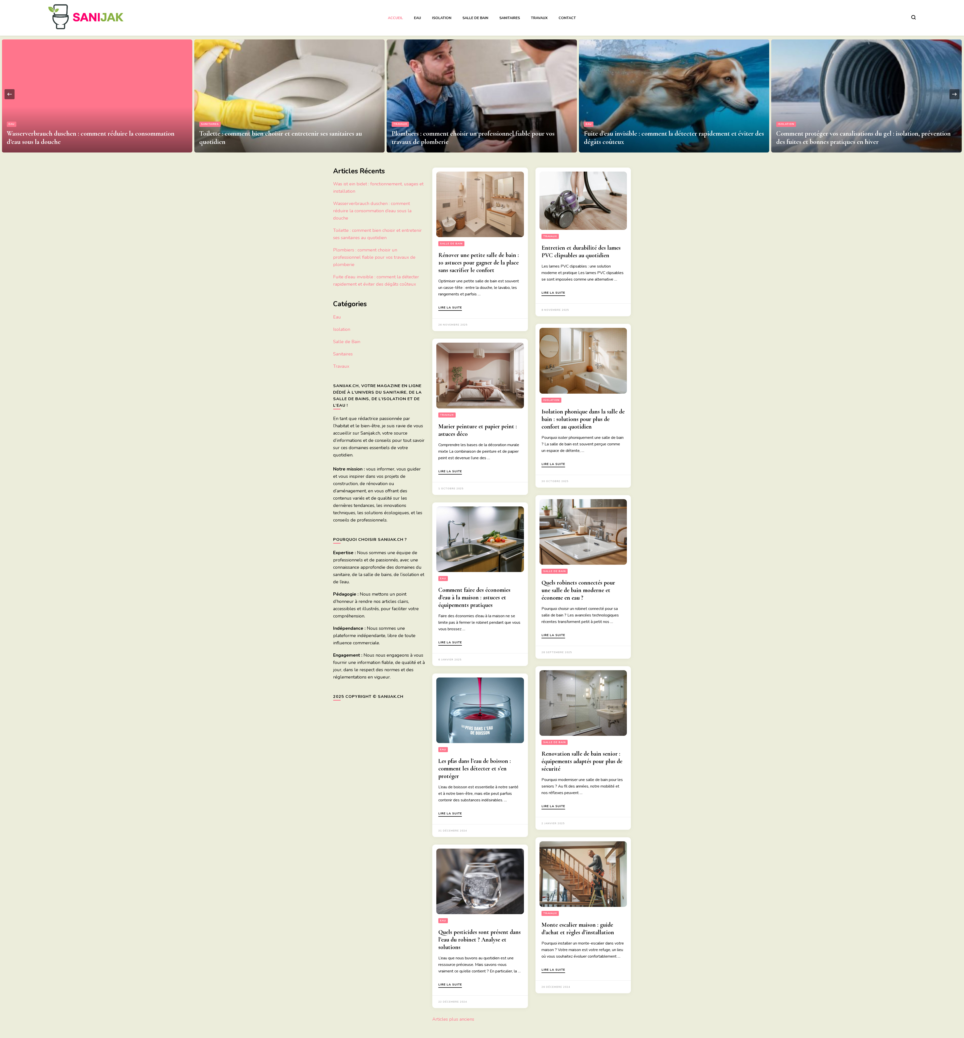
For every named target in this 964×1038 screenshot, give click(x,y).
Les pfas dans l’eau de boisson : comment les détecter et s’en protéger (474, 768)
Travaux (539, 18)
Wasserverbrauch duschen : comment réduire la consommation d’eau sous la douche (372, 210)
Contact (567, 18)
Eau (417, 18)
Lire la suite (450, 307)
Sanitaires (509, 18)
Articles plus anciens (453, 1019)
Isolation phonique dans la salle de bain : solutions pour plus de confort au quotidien (583, 419)
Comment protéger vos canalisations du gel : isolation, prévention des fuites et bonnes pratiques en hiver (671, 137)
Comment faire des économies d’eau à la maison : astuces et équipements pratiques (474, 597)
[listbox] (482, 94)
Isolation (441, 18)
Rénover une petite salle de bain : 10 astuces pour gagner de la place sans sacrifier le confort (478, 262)
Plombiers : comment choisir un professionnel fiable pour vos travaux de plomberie (374, 257)
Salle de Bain (475, 18)
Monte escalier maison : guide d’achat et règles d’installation (577, 928)
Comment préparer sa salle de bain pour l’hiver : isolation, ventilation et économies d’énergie (853, 137)
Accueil (395, 18)
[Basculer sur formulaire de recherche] (913, 17)
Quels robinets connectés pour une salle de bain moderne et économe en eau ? (578, 590)
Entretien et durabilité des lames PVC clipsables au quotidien (581, 251)
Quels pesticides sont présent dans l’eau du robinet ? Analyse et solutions (479, 939)
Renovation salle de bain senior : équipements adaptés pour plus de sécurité (581, 761)
